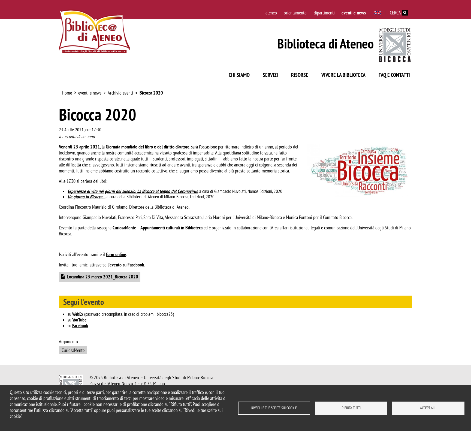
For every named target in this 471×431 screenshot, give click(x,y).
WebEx (77, 314)
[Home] (94, 31)
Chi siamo (239, 74)
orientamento (295, 13)
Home (67, 93)
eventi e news (354, 13)
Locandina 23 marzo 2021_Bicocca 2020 (102, 277)
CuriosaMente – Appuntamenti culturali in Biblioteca (158, 227)
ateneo (271, 13)
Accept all (428, 407)
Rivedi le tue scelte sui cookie (274, 407)
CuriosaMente (73, 350)
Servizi (270, 74)
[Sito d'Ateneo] (395, 44)
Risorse (299, 74)
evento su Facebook (127, 265)
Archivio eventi (120, 93)
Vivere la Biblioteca (343, 74)
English (377, 13)
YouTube (79, 320)
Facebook (80, 326)
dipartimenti (324, 13)
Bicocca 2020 (151, 93)
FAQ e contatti (394, 74)
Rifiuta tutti (351, 407)
